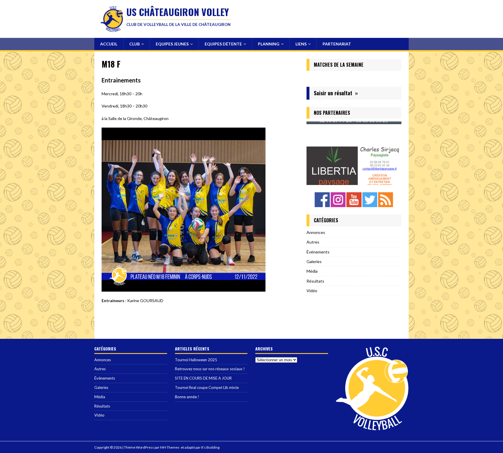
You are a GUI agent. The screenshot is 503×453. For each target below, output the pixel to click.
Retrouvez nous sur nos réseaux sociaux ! (210, 368)
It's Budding (210, 447)
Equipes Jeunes (172, 43)
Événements (318, 251)
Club (134, 43)
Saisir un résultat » (336, 93)
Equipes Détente (223, 43)
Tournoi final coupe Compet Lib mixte (207, 387)
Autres (313, 241)
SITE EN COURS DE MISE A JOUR (203, 378)
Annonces (316, 232)
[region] (354, 153)
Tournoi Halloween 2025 (196, 359)
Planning (268, 43)
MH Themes (170, 447)
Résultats (315, 281)
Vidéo (312, 290)
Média (312, 271)
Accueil (108, 43)
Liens (301, 43)
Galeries (314, 261)
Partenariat (337, 43)
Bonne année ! (187, 396)
